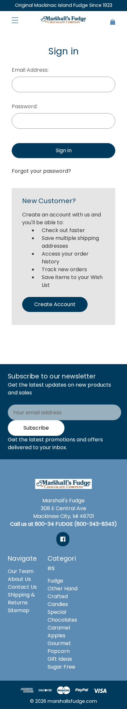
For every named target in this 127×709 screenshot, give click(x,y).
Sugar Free (61, 667)
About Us (19, 579)
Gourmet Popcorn (59, 647)
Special (57, 612)
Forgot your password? (41, 171)
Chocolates (62, 620)
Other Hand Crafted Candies (63, 596)
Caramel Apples (59, 631)
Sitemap (18, 610)
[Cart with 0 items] (110, 19)
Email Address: (30, 70)
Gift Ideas (60, 659)
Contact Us (22, 587)
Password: (24, 106)
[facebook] (62, 539)
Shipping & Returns (21, 598)
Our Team (21, 571)
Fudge (55, 580)
